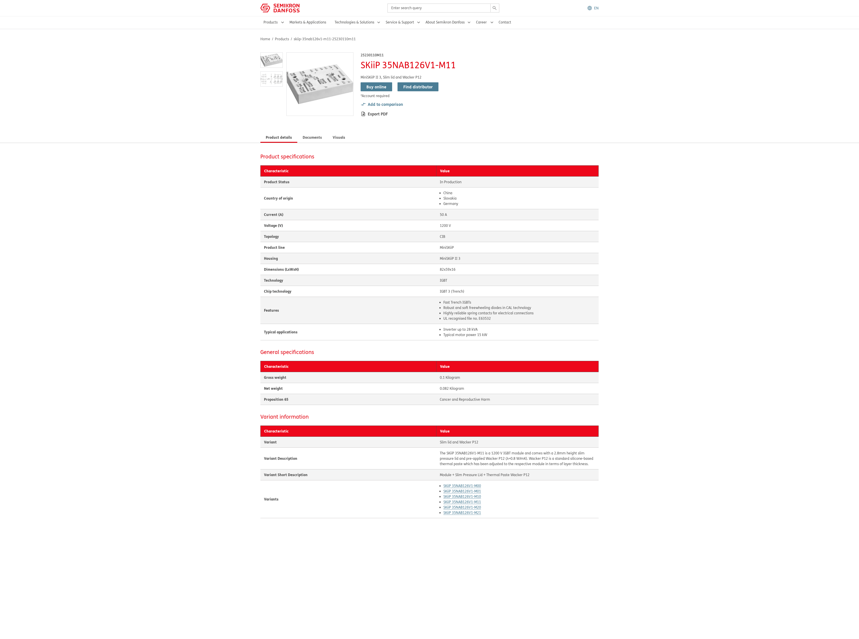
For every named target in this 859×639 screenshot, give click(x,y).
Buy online (376, 87)
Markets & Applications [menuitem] (307, 22)
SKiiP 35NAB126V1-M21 (462, 512)
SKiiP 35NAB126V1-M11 (462, 501)
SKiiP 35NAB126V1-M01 (462, 491)
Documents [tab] (312, 137)
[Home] (280, 8)
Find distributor (418, 87)
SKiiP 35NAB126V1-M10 (462, 496)
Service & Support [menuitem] (400, 22)
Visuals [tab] (339, 137)
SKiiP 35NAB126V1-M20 (462, 507)
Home (265, 38)
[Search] (494, 8)
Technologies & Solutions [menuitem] (354, 22)
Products (282, 38)
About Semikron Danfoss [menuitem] (445, 22)
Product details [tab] (279, 137)
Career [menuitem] (481, 22)
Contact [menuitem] (505, 22)
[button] (593, 8)
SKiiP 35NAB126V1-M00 (462, 485)
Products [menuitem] (271, 22)
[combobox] (443, 8)
